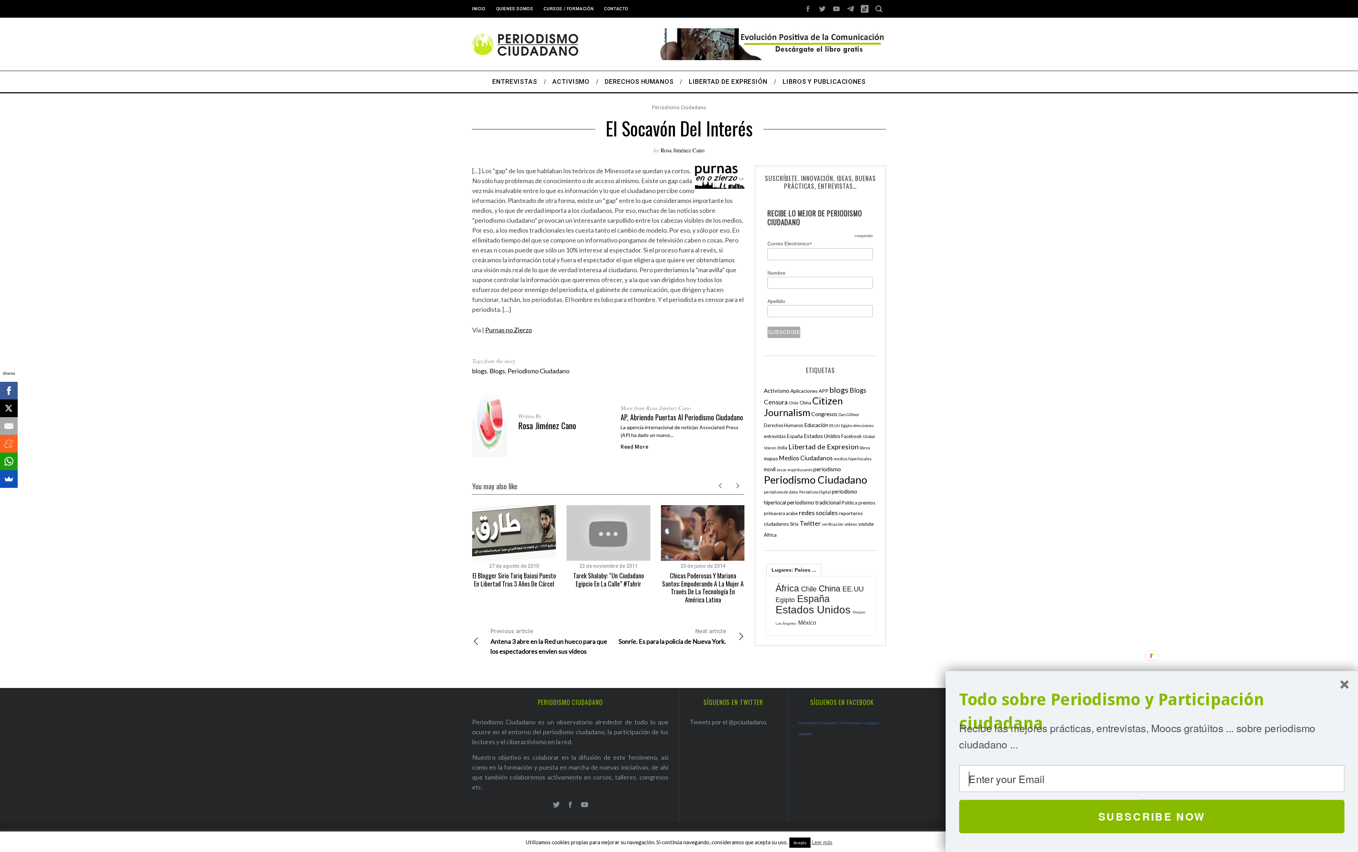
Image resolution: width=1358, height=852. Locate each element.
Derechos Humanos (783, 425)
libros (865, 447)
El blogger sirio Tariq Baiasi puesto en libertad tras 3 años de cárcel (514, 579)
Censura (776, 402)
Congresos (824, 413)
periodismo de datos (781, 492)
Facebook (851, 436)
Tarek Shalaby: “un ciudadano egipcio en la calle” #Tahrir (608, 579)
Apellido (776, 301)
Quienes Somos (514, 8)
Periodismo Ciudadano (679, 107)
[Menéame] (9, 444)
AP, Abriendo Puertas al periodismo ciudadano (682, 417)
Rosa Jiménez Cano (682, 150)
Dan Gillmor (848, 414)
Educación (816, 425)
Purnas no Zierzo (508, 330)
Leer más (822, 842)
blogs (479, 371)
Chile (794, 402)
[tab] (794, 570)
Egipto (846, 425)
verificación (832, 524)
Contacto (616, 8)
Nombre (776, 273)
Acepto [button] (800, 842)
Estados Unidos (822, 436)
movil (770, 469)
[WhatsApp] (9, 461)
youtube (866, 524)
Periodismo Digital (815, 492)
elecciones (863, 425)
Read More (634, 446)
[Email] (9, 426)
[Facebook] (9, 390)
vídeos (851, 524)
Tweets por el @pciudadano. (728, 722)
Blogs (497, 371)
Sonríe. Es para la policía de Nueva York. (672, 636)
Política (849, 503)
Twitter (810, 523)
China (805, 402)
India (782, 447)
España (795, 436)
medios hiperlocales (853, 458)
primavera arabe (781, 513)
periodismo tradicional (814, 502)
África (770, 535)
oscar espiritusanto (794, 469)
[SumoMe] (9, 479)
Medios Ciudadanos (806, 458)
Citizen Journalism (803, 406)
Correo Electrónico (789, 243)
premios (866, 503)
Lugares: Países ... (794, 570)
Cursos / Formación (568, 8)
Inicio (479, 8)
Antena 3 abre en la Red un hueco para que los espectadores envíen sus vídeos (549, 641)
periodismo (827, 469)
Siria (794, 524)
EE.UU (834, 425)
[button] (1152, 711)
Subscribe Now (1151, 816)
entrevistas (775, 436)
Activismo (776, 390)
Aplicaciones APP (809, 391)
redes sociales (818, 513)
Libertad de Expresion (823, 446)
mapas (771, 458)
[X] (9, 408)
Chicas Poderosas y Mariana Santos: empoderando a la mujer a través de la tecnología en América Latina (703, 587)
